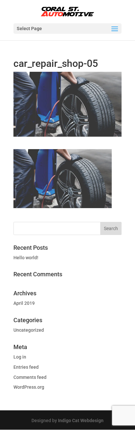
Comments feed (30, 377)
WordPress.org (28, 387)
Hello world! (25, 257)
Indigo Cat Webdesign (81, 420)
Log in (19, 357)
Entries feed (26, 367)
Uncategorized (28, 330)
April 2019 (24, 303)
